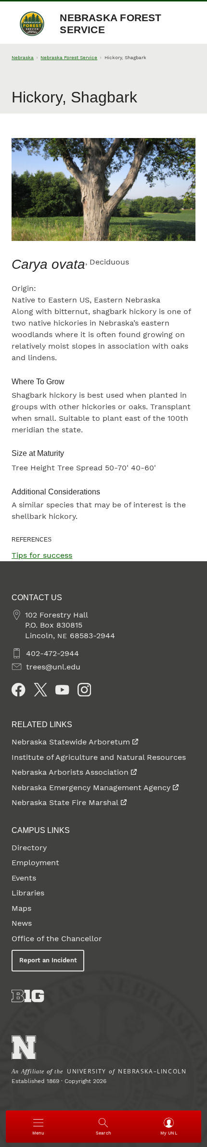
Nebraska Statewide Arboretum (71, 741)
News (22, 923)
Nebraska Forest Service (110, 23)
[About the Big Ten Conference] (28, 996)
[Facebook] (18, 689)
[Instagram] (84, 689)
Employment (35, 862)
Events (24, 877)
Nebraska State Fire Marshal (65, 802)
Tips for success (42, 555)
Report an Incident (48, 960)
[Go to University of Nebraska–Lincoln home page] (24, 1047)
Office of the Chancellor (57, 938)
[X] (40, 689)
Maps (21, 908)
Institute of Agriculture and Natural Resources (99, 757)
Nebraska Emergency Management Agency (91, 787)
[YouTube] (62, 689)
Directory (29, 847)
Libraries (28, 892)
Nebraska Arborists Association (70, 772)
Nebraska (23, 57)
